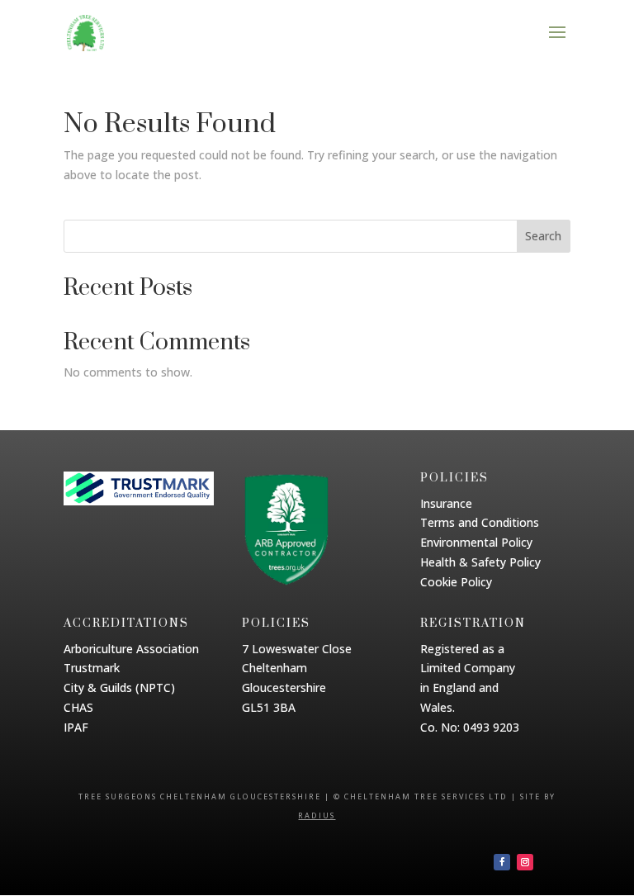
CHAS (78, 707)
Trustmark (92, 668)
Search (543, 236)
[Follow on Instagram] (525, 862)
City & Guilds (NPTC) (119, 687)
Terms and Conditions (479, 522)
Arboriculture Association (131, 649)
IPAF (76, 727)
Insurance (446, 503)
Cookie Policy (456, 582)
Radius (316, 815)
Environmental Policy (476, 542)
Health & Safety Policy (480, 562)
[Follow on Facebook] (502, 862)
